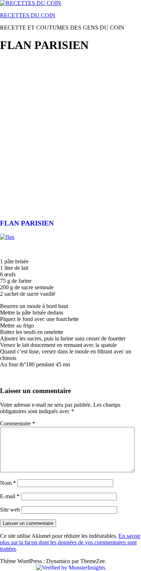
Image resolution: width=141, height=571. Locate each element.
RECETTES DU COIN (27, 15)
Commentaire (17, 423)
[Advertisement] (70, 130)
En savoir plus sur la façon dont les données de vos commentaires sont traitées (70, 542)
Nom (8, 483)
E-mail (10, 496)
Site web (10, 510)
